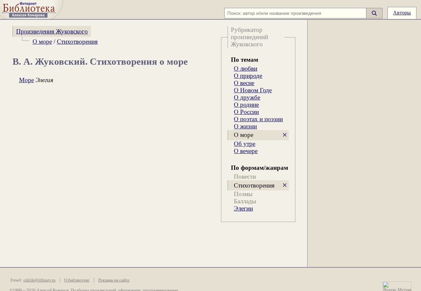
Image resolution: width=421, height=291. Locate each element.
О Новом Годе (253, 90)
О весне (244, 82)
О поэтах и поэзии (258, 119)
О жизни (245, 126)
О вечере (246, 150)
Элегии (243, 208)
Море (26, 80)
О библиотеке (76, 280)
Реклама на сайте (114, 280)
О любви (245, 68)
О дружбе (247, 97)
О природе (248, 75)
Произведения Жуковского (52, 31)
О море (42, 41)
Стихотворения (77, 41)
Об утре (244, 143)
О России (246, 111)
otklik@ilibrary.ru (39, 280)
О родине (246, 104)
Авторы (402, 12)
